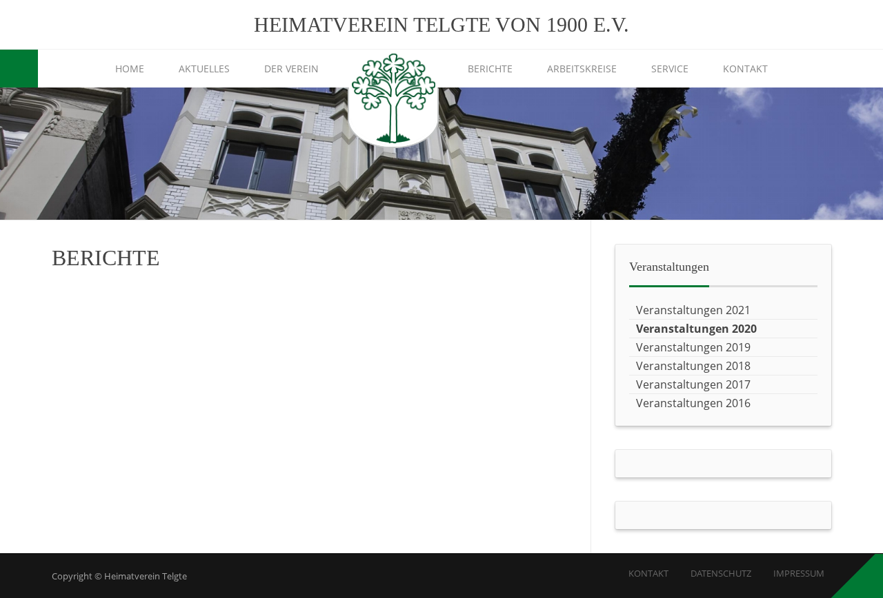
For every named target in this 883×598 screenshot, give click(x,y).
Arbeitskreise (582, 68)
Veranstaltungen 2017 (693, 384)
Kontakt (745, 68)
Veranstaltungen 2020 (696, 328)
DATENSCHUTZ (721, 573)
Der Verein (291, 68)
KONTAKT (648, 573)
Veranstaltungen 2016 (693, 403)
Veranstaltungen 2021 (693, 310)
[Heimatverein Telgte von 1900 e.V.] (393, 100)
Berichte (490, 68)
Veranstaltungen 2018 (693, 365)
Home (129, 68)
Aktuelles (204, 68)
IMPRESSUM (798, 573)
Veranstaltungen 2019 (693, 347)
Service (669, 68)
